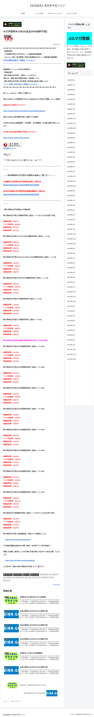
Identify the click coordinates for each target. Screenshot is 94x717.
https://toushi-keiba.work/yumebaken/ (20, 560)
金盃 (53, 577)
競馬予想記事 (35, 574)
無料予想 (27, 574)
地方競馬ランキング (9, 148)
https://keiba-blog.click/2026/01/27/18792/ (21, 185)
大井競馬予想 (18, 574)
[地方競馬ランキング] (12, 144)
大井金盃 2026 (37, 577)
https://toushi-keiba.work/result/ (17, 540)
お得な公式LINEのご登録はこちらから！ (24, 84)
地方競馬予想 (8, 574)
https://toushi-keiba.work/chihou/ (16, 138)
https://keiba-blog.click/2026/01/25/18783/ (21, 194)
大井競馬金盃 (8, 577)
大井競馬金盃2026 (19, 577)
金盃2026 (7, 580)
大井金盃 (29, 577)
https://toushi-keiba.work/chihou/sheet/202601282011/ (24, 111)
